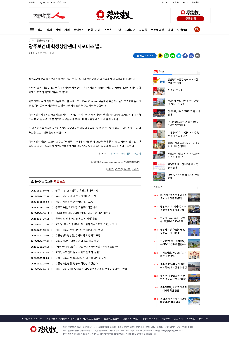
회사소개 (25, 318)
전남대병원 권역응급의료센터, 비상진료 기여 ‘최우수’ (83, 213)
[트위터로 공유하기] (178, 55)
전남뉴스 (79, 30)
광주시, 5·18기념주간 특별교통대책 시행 (77, 190)
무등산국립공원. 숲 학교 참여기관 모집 (75, 196)
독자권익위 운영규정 (69, 318)
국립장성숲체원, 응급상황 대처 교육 (74, 201)
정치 (40, 30)
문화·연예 (94, 30)
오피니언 (130, 30)
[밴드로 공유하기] (166, 55)
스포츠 (108, 30)
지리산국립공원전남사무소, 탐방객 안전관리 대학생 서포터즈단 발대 (91, 269)
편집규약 (203, 318)
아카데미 (176, 2)
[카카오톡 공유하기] (160, 55)
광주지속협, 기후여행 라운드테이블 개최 (76, 207)
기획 (118, 30)
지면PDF (182, 30)
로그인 (185, 2)
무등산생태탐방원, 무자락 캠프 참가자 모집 (78, 235)
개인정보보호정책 (91, 318)
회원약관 (50, 318)
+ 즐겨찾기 (33, 2)
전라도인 (165, 2)
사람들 (143, 30)
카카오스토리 (202, 4)
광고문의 (178, 318)
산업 (58, 30)
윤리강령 (38, 318)
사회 (67, 30)
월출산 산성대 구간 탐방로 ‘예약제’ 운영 (76, 218)
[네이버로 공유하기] (172, 55)
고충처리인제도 (130, 318)
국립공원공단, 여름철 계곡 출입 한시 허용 (77, 241)
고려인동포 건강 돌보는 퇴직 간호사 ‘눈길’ (77, 252)
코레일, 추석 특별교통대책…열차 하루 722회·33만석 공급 (86, 224)
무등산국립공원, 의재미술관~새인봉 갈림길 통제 (80, 257)
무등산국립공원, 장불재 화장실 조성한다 (76, 263)
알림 (170, 30)
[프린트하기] (197, 55)
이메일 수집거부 (150, 318)
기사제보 (190, 318)
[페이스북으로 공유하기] (185, 55)
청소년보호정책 (111, 318)
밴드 (202, 8)
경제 (49, 30)
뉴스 (158, 71)
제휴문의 (166, 318)
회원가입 (195, 2)
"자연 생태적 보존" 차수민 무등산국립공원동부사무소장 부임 (87, 246)
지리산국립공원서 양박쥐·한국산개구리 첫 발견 (80, 229)
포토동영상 (157, 30)
